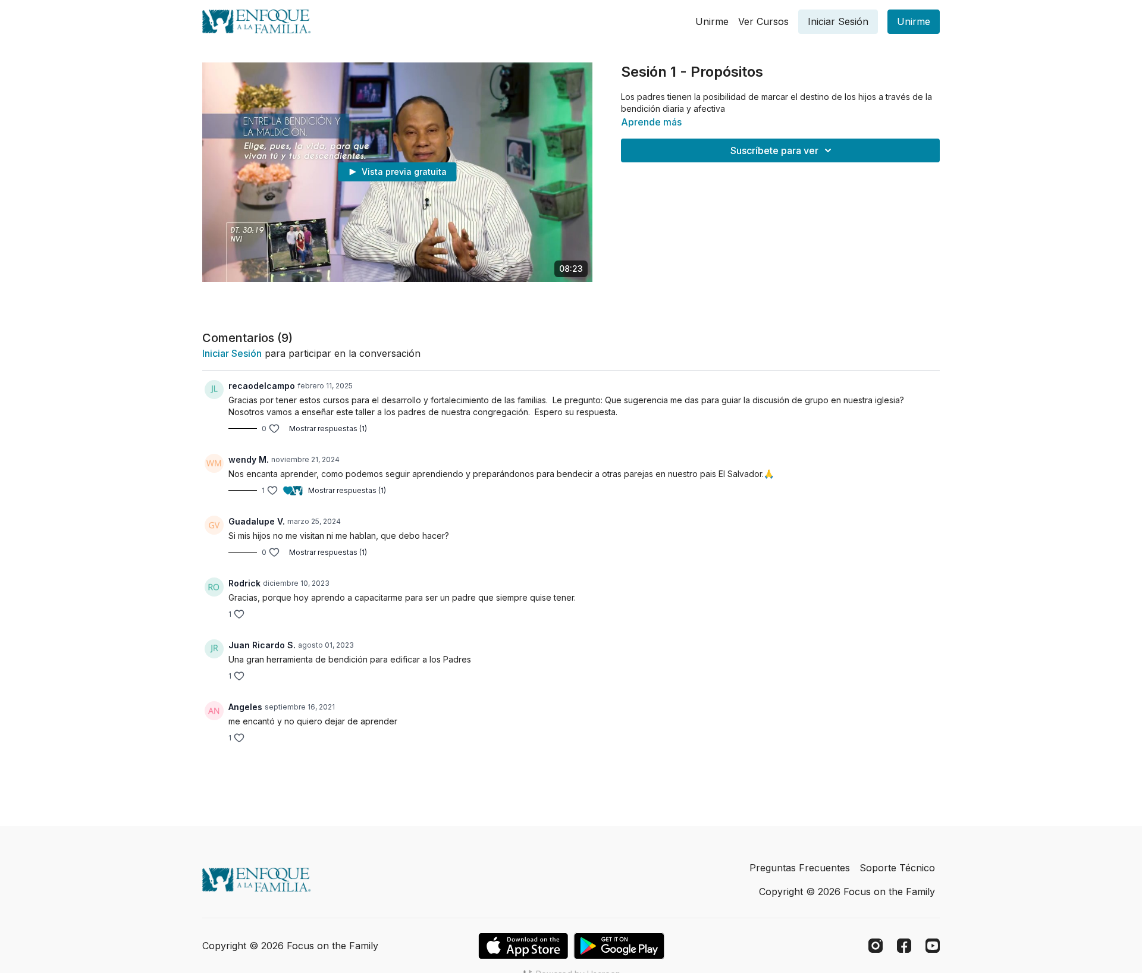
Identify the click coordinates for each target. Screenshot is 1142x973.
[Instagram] (875, 946)
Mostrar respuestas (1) (328, 428)
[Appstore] (523, 946)
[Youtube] (932, 946)
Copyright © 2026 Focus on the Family (847, 891)
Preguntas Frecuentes (799, 868)
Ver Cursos (763, 21)
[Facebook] (904, 946)
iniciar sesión (232, 353)
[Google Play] (619, 946)
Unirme (712, 21)
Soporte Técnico (897, 868)
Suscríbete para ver (774, 150)
